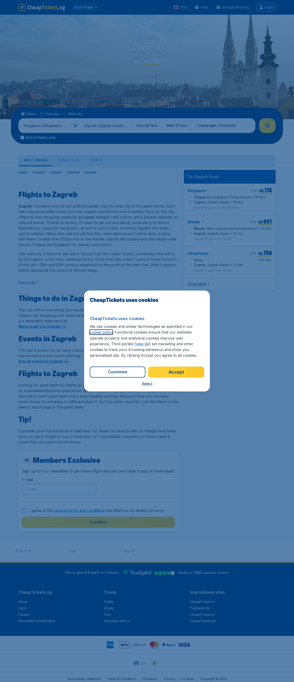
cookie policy (101, 332)
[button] (147, 383)
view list (142, 344)
